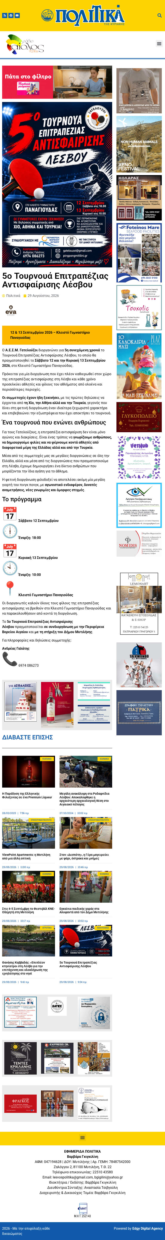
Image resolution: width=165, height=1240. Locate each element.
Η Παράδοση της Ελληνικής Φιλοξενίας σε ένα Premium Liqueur (27, 795)
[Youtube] (17, 15)
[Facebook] (11, 15)
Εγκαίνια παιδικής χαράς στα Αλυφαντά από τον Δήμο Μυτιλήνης (84, 910)
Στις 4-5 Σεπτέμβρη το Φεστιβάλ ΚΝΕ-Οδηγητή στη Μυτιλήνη (28, 910)
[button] (159, 43)
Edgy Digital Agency (147, 1228)
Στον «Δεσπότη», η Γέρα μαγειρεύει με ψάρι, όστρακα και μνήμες (84, 856)
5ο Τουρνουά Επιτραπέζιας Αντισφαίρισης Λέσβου (78, 964)
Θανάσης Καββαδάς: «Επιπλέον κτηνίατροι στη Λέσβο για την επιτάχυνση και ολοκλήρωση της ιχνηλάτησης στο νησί (25, 968)
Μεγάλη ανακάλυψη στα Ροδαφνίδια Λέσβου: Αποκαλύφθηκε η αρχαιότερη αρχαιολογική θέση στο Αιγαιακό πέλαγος (84, 799)
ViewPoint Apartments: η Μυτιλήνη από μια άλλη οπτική (26, 856)
